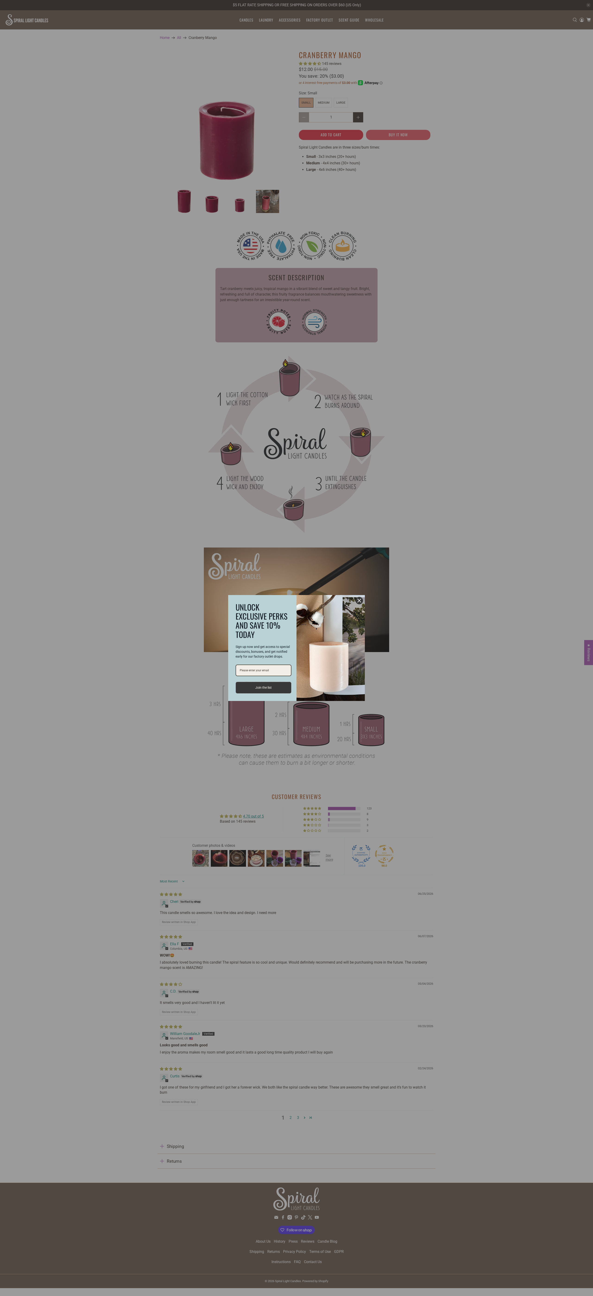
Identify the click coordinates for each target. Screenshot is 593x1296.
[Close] (359, 600)
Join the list (263, 687)
